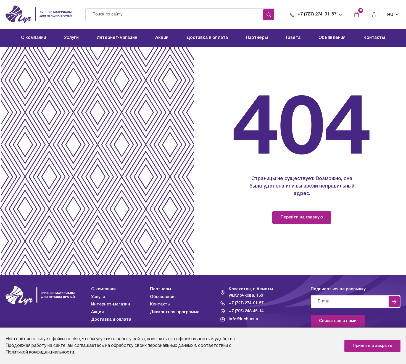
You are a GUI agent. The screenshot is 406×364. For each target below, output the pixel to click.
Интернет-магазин (110, 304)
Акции (97, 312)
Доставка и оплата (111, 319)
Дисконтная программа (174, 312)
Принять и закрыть (372, 346)
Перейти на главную (302, 217)
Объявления (163, 297)
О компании (103, 289)
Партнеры (160, 289)
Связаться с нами (338, 321)
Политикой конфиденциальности (40, 352)
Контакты (160, 304)
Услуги (98, 297)
